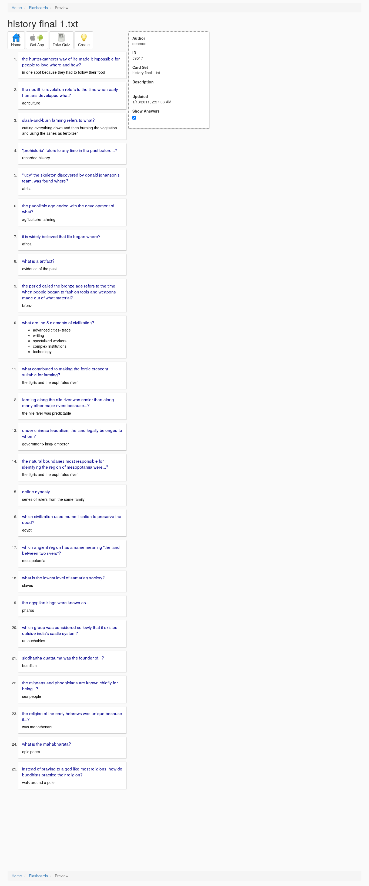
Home (17, 7)
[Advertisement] (171, 181)
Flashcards (38, 7)
